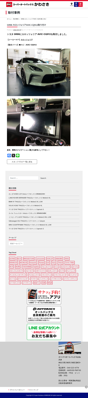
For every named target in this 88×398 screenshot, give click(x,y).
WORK (17, 267)
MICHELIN (23, 262)
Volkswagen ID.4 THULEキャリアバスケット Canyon (27, 221)
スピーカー (29, 271)
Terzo (54, 262)
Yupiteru (36, 267)
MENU (80, 5)
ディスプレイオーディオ (18, 275)
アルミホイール (46, 267)
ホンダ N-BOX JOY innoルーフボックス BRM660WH (27, 194)
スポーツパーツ (40, 271)
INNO (67, 259)
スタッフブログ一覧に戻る (22, 162)
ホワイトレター (23, 279)
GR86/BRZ (59, 259)
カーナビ (75, 267)
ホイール (13, 279)
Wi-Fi (11, 267)
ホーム (9, 19)
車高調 (49, 283)
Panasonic (32, 262)
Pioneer (41, 262)
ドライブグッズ (46, 275)
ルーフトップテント (70, 279)
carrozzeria (40, 259)
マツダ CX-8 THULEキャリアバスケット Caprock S (26, 209)
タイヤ (61, 271)
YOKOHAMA (26, 267)
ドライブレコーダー (61, 275)
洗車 (43, 283)
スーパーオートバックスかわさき (28, 4)
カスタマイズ (65, 267)
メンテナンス (43, 279)
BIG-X (19, 259)
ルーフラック (26, 283)
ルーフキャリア (55, 279)
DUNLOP (50, 259)
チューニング (70, 271)
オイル (56, 267)
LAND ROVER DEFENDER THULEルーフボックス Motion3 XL (30, 198)
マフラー (34, 279)
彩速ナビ (37, 283)
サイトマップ (33, 390)
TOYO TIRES (69, 262)
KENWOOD (13, 262)
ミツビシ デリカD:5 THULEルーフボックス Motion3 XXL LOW (30, 217)
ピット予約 (76, 5)
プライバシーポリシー (17, 390)
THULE (60, 262)
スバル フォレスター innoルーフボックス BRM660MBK (27, 213)
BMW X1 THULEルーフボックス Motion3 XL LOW (25, 202)
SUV (47, 262)
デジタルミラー (33, 275)
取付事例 (15, 19)
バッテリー (73, 275)
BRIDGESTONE (29, 259)
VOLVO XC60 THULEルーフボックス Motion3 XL (25, 205)
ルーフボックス (15, 283)
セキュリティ (52, 271)
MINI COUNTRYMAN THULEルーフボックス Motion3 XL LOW (30, 225)
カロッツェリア (27, 40)
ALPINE (12, 259)
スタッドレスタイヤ (16, 271)
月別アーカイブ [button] (15, 243)
